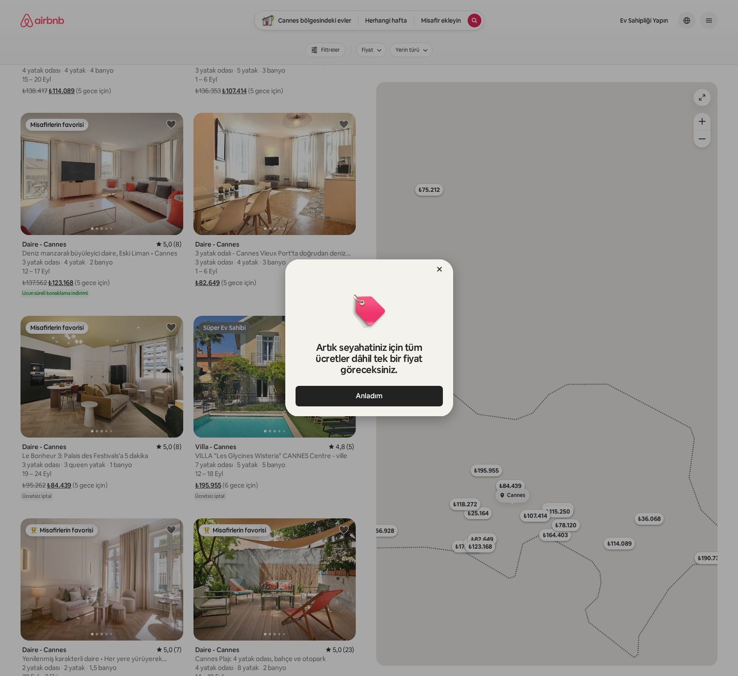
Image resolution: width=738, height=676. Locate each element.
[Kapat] (439, 269)
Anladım (369, 395)
